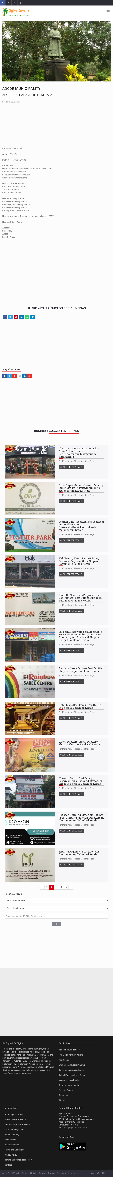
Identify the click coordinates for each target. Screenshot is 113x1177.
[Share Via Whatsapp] (27, 317)
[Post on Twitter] (10, 317)
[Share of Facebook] (5, 317)
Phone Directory (12, 1135)
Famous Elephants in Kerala (17, 1124)
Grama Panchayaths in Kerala (72, 1065)
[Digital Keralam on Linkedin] (24, 376)
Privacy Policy (11, 1155)
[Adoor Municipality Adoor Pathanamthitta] (56, 51)
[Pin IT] (16, 317)
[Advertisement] (57, 125)
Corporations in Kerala (69, 1085)
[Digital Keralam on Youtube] (20, 2)
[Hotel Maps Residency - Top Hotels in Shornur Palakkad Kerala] (30, 718)
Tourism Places (66, 1090)
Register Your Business (69, 1050)
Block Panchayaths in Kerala (71, 1070)
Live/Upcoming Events (15, 1130)
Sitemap (62, 1100)
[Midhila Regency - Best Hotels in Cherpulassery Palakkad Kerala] (30, 865)
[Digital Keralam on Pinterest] (14, 2)
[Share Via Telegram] (32, 317)
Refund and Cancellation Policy (18, 1160)
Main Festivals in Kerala (15, 1119)
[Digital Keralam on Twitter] (8, 2)
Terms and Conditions (14, 1150)
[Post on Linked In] (21, 317)
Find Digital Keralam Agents (71, 1055)
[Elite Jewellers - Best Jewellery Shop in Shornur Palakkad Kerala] (30, 755)
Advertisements (12, 1145)
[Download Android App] (72, 1146)
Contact (8, 1165)
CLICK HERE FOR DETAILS (71, 467)
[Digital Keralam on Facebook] (2, 2)
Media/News (10, 1140)
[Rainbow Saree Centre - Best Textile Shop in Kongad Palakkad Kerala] (30, 681)
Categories (63, 1095)
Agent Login (64, 1060)
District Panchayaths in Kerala (72, 1075)
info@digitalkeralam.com (75, 1127)
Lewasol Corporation (69, 1173)
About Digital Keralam (14, 1114)
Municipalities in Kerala (69, 1080)
